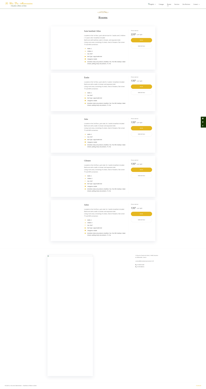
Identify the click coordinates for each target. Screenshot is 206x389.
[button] (203, 118)
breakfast (106, 61)
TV (107, 63)
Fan (110, 61)
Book (141, 40)
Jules (86, 119)
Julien (86, 205)
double (95, 59)
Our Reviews (186, 4)
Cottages (161, 4)
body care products (98, 61)
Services (176, 4)
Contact (195, 4)
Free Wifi (114, 61)
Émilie (86, 77)
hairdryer (119, 61)
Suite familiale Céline (92, 31)
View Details (141, 46)
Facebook (198, 385)
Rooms (169, 4)
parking (94, 63)
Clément (87, 161)
